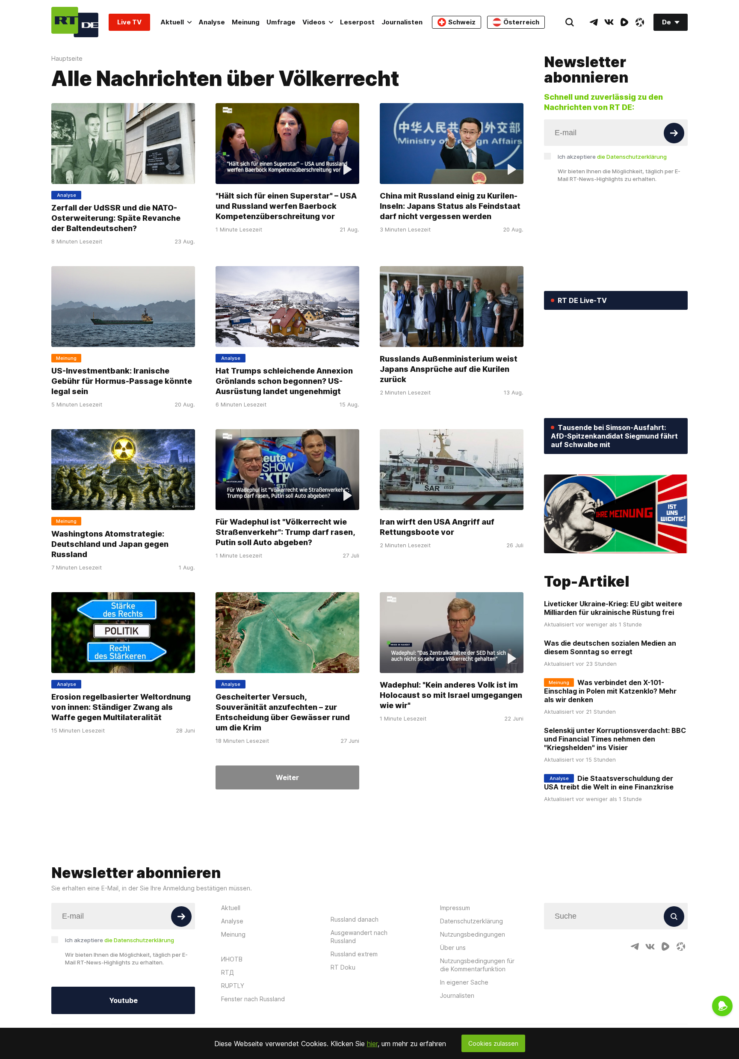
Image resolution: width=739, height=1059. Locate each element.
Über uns (453, 947)
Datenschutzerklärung (471, 921)
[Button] (674, 133)
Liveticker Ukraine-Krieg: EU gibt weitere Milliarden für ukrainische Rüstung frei (613, 608)
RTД (227, 972)
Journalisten (402, 22)
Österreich (521, 22)
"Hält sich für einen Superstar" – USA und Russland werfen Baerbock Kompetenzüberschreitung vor (286, 206)
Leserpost (357, 22)
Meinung (246, 22)
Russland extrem (354, 954)
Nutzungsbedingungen (472, 934)
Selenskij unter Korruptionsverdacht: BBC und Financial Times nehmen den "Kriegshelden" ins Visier (615, 739)
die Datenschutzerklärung (632, 156)
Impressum (455, 907)
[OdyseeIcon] (640, 22)
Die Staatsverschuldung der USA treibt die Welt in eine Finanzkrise (609, 782)
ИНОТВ (231, 959)
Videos (313, 22)
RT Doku (343, 967)
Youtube (123, 1000)
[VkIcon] (609, 22)
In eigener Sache (464, 982)
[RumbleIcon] (624, 22)
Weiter (287, 777)
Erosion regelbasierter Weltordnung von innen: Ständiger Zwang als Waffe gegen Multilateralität (121, 707)
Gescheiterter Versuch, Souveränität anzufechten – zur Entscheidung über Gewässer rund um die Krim (283, 712)
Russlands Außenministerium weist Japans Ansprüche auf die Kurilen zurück (448, 369)
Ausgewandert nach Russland (359, 936)
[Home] (74, 22)
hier (372, 1043)
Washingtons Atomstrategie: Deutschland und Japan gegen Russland (109, 544)
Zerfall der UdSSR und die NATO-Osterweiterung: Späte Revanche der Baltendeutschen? (115, 218)
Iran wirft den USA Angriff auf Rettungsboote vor (437, 527)
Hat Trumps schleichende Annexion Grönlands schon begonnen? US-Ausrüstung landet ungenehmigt (284, 381)
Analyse (211, 22)
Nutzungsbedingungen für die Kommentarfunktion (477, 965)
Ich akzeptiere (612, 156)
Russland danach (354, 919)
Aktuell (172, 22)
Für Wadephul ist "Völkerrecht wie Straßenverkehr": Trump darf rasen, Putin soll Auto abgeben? (285, 532)
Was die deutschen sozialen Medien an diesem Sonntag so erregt (610, 647)
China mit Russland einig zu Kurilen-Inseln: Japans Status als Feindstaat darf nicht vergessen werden (450, 206)
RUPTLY (232, 985)
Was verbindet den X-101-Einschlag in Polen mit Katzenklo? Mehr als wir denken (610, 691)
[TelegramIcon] (593, 22)
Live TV (129, 22)
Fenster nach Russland (253, 999)
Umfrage (281, 22)
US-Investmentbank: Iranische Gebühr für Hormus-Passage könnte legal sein (121, 381)
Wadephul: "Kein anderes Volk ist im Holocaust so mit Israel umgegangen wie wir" (451, 695)
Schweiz (462, 22)
